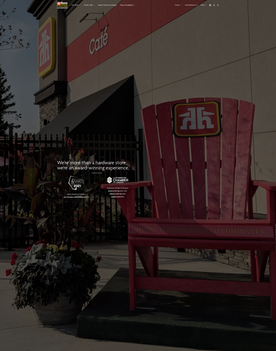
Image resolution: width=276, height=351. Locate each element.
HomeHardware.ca (190, 5)
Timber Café (88, 5)
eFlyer (202, 5)
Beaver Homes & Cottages (107, 5)
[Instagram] (214, 5)
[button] (79, 5)
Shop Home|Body (126, 5)
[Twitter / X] (218, 5)
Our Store (74, 5)
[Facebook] (210, 5)
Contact (177, 5)
